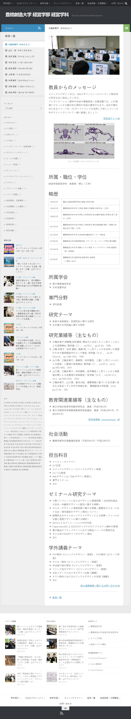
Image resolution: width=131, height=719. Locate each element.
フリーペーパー (27, 422)
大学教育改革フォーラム (18, 437)
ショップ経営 (12, 164)
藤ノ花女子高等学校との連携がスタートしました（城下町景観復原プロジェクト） (71, 629)
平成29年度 (15, 447)
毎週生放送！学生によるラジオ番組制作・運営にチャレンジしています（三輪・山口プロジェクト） (29, 644)
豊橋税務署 (27, 466)
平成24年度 (10, 444)
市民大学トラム (29, 441)
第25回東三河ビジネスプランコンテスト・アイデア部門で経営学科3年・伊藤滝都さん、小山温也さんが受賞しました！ (71, 659)
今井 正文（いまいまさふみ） (21, 62)
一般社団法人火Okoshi (17, 431)
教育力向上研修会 (10, 450)
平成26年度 (27, 444)
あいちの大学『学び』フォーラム (21, 409)
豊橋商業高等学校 (33, 463)
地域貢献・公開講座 (96, 3)
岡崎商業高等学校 (16, 441)
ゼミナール (11, 170)
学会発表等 (32, 437)
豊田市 (8, 469)
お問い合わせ (117, 3)
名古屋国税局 (36, 434)
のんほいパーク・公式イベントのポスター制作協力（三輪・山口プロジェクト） (71, 676)
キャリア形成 (37, 415)
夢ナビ (6, 437)
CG (22, 406)
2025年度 (11, 406)
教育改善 (10, 224)
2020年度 (14, 402)
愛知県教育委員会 (35, 447)
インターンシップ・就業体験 (18, 146)
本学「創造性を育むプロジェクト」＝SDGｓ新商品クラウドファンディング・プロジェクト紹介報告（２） (29, 677)
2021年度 (21, 402)
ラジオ (28, 428)
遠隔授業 (15, 469)
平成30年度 (23, 447)
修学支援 (44, 3)
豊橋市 (6, 466)
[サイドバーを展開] (126, 28)
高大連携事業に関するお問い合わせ (98, 585)
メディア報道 (12, 194)
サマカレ (19, 418)
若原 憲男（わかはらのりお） (21, 68)
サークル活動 (12, 158)
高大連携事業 (24, 469)
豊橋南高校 (22, 463)
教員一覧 (80, 3)
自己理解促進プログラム (13, 460)
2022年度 (27, 402)
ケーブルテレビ (9, 418)
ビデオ (9, 182)
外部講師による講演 (14, 206)
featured (10, 122)
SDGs (29, 406)
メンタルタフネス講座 (17, 428)
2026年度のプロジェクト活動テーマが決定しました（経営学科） (28, 386)
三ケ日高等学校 (32, 431)
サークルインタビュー (31, 418)
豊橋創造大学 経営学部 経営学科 (104, 632)
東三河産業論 (30, 453)
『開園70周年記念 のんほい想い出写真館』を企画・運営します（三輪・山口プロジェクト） (29, 661)
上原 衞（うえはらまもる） (20, 74)
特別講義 (24, 457)
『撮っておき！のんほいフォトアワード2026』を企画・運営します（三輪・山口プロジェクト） (28, 267)
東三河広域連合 (18, 453)
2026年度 (17, 406)
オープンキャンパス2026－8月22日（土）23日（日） (29, 249)
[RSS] (39, 27)
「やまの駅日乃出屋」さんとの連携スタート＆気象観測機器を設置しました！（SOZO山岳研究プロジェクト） (28, 344)
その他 (9, 140)
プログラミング (20, 425)
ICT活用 (9, 128)
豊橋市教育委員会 (16, 466)
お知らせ (10, 134)
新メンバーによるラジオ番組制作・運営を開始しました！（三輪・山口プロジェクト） (28, 372)
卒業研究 (27, 434)
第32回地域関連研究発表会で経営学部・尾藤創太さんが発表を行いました (71, 643)
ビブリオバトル (15, 422)
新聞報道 (21, 450)
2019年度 (7, 402)
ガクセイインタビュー (15, 152)
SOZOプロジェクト (26, 3)
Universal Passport (98, 658)
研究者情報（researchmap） (102, 419)
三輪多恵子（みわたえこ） (19, 44)
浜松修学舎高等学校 (13, 457)
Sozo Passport (96, 670)
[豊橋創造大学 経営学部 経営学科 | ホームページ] (37, 14)
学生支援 (10, 212)
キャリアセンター (24, 415)
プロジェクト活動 (13, 188)
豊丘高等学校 (13, 463)
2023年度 (34, 402)
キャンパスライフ (62, 3)
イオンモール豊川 (21, 412)
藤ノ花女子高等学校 (30, 460)
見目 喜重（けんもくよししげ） (22, 56)
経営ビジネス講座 (35, 457)
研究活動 (10, 230)
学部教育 (10, 218)
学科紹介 (7, 3)
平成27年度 (36, 444)
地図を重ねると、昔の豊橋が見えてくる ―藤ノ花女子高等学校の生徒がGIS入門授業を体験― (29, 284)
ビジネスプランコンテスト (17, 176)
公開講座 (20, 434)
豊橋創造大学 (96, 626)
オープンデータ (12, 415)
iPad (25, 406)
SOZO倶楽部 (96, 664)
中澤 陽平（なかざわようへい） (22, 80)
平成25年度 (19, 444)
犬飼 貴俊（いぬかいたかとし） (22, 86)
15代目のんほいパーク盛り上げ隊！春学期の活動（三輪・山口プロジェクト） (28, 300)
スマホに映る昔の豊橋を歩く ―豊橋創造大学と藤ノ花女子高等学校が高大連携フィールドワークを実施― (28, 314)
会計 (14, 434)
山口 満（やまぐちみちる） (20, 50)
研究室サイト (110, 118)
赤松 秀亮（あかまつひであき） (22, 92)
